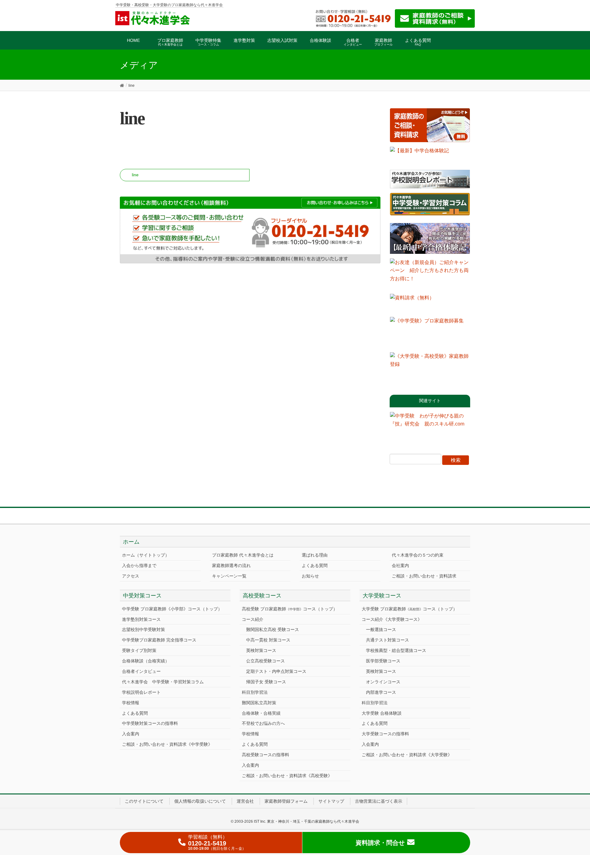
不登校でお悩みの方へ (263, 723)
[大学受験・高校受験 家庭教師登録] (430, 367)
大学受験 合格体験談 (382, 713)
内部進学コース (381, 692)
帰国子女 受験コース (266, 681)
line (135, 174)
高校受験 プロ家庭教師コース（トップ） (289, 608)
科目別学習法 (255, 692)
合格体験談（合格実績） (145, 660)
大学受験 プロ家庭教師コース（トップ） (409, 608)
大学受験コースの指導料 (385, 733)
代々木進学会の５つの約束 (417, 555)
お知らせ (310, 575)
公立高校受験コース (265, 660)
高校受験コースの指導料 (265, 754)
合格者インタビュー (141, 671)
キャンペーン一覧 (229, 575)
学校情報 (130, 702)
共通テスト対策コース (387, 639)
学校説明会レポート (141, 692)
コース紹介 (252, 619)
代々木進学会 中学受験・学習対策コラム (163, 681)
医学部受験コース (383, 660)
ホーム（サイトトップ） (145, 555)
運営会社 (245, 801)
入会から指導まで (139, 565)
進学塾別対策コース (141, 619)
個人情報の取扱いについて (200, 801)
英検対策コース (261, 650)
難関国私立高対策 (259, 702)
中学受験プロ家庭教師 (159, 639)
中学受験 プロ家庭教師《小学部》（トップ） (172, 608)
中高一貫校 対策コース (268, 639)
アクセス (130, 575)
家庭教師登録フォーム (286, 801)
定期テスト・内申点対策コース (276, 671)
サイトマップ (331, 801)
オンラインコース (383, 681)
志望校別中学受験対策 (143, 629)
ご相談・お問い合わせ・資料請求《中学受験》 (167, 744)
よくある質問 (315, 565)
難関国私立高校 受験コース (272, 629)
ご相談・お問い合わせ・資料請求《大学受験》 (407, 754)
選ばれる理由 (315, 555)
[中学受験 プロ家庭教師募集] (430, 332)
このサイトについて (144, 801)
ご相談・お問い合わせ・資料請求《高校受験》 (287, 775)
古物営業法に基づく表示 (378, 801)
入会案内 (130, 733)
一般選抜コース (381, 629)
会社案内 (400, 565)
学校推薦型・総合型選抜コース (396, 650)
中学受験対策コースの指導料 (150, 723)
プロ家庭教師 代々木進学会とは (242, 555)
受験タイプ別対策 (139, 650)
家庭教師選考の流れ (231, 565)
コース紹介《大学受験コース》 (392, 619)
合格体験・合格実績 (261, 713)
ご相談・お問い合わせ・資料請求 (424, 575)
